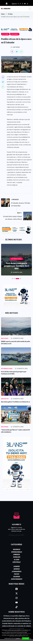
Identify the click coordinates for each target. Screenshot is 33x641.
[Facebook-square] (16, 589)
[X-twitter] (16, 593)
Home (3, 14)
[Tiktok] (16, 607)
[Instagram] (16, 598)
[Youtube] (16, 602)
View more (25, 635)
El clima (10, 14)
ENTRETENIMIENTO (16, 579)
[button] (12, 278)
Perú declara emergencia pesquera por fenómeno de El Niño (16, 266)
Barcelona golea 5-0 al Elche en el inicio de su (15, 402)
